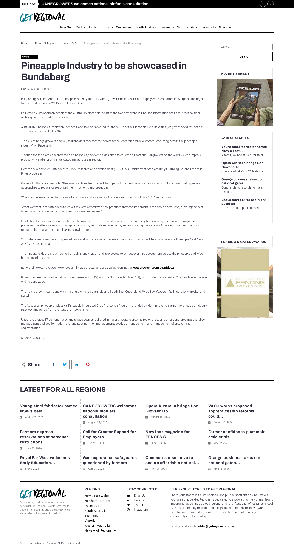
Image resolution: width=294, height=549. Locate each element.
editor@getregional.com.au (216, 526)
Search (245, 56)
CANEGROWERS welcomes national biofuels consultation (110, 411)
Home (24, 43)
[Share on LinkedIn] (76, 364)
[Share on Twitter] (65, 364)
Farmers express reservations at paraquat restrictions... (44, 437)
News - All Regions (46, 43)
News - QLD (70, 43)
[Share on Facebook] (53, 364)
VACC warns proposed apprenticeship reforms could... (231, 411)
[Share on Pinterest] (87, 364)
